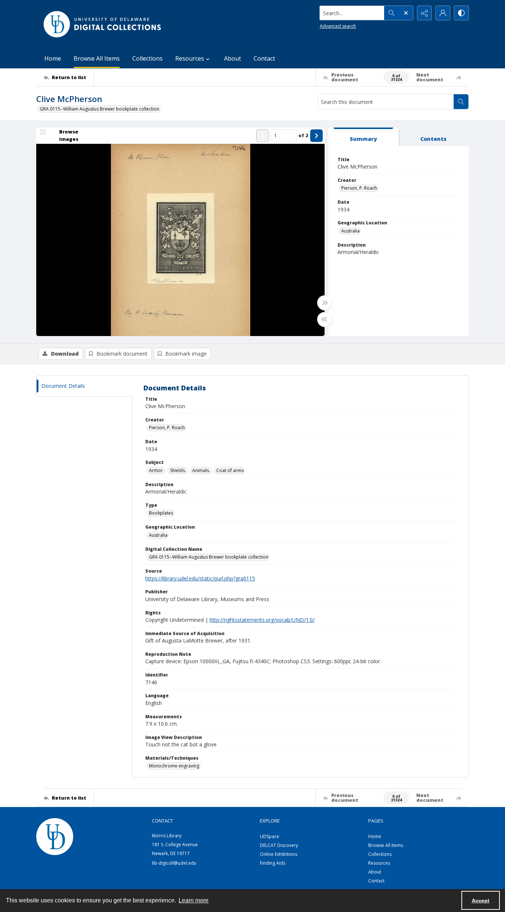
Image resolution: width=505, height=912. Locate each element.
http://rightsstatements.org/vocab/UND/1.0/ (262, 619)
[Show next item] (316, 135)
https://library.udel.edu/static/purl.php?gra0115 (200, 578)
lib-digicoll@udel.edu (174, 863)
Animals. (201, 470)
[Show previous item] (262, 135)
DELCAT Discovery (279, 845)
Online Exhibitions (278, 854)
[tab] (363, 137)
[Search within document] (461, 101)
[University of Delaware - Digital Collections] (103, 24)
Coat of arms (230, 470)
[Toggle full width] (324, 302)
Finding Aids (272, 863)
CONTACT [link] (162, 820)
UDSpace (269, 836)
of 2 (303, 135)
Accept (480, 900)
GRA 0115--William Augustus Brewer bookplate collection (99, 109)
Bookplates (161, 513)
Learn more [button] (194, 900)
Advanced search (338, 26)
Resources (379, 863)
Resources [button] (189, 58)
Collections (147, 58)
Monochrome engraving (174, 766)
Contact (264, 58)
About (232, 58)
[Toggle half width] (324, 319)
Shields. (178, 470)
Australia (350, 231)
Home (52, 58)
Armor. (156, 470)
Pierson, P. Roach (359, 188)
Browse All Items (97, 58)
